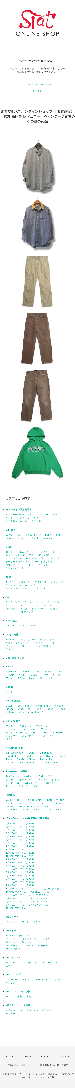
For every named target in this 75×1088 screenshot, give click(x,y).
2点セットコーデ (15, 800)
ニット (53, 643)
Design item (47, 759)
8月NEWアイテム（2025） (20, 862)
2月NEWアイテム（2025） (20, 882)
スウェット (40, 643)
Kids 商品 (11, 620)
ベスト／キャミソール (17, 643)
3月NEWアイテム (38, 901)
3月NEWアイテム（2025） (20, 879)
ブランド (36, 521)
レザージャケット (38, 565)
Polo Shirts (33, 806)
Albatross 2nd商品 (16, 771)
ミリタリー (12, 736)
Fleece (10, 709)
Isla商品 (10, 795)
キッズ (37, 518)
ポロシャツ (57, 582)
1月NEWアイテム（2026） (20, 846)
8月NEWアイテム (15, 895)
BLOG (44, 1056)
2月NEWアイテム (15, 905)
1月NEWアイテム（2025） (20, 885)
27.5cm (20, 678)
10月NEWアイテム (16, 892)
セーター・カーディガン (19, 588)
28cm (32, 678)
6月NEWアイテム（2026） (20, 830)
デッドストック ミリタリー (20, 732)
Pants (48, 535)
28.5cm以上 (46, 678)
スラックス (33, 605)
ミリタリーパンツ (33, 602)
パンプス (10, 983)
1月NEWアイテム (38, 905)
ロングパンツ (31, 962)
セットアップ (27, 779)
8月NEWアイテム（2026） (20, 823)
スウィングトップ (15, 555)
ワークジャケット (50, 558)
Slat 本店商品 (13, 700)
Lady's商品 (12, 634)
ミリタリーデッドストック (20, 514)
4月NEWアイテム (15, 901)
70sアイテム (12, 776)
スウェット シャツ (15, 729)
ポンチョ (38, 922)
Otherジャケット (15, 568)
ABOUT (27, 1056)
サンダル (59, 979)
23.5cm (48, 671)
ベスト (35, 585)
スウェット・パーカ (16, 585)
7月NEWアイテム (38, 895)
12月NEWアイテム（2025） (21, 849)
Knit (49, 800)
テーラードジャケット (17, 561)
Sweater (22, 538)
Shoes (9, 666)
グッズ (41, 736)
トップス (57, 514)
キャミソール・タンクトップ (21, 939)
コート (9, 552)
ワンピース (12, 649)
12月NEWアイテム (16, 908)
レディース (23, 518)
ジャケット (12, 646)
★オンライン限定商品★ (19, 509)
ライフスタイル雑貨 (16, 521)
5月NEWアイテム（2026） (20, 833)
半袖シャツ (41, 582)
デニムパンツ (13, 602)
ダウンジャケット (15, 565)
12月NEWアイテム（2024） (21, 888)
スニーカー (28, 736)
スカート (26, 646)
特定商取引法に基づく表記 (54, 1065)
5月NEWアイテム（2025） (20, 872)
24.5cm (10, 675)
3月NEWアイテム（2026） (20, 839)
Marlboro (29, 776)
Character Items (49, 762)
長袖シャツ (25, 582)
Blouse (10, 806)
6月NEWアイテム (15, 898)
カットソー (47, 939)
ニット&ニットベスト (28, 783)
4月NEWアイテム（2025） (20, 875)
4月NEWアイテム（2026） (20, 836)
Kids (21, 712)
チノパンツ (54, 602)
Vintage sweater (15, 753)
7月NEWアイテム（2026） (20, 826)
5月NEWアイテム (38, 898)
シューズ (23, 786)
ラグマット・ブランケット (41, 1010)
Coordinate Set (15, 658)
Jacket (9, 535)
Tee (20, 535)
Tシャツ (10, 582)
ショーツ (10, 612)
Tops (8, 577)
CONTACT (63, 1056)
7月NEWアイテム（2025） (20, 866)
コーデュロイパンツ (16, 608)
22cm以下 (11, 671)
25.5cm (33, 675)
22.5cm (25, 671)
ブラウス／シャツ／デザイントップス (39, 639)
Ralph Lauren (27, 762)
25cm (22, 675)
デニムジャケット (26, 552)
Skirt (25, 809)
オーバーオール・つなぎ (44, 608)
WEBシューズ (13, 974)
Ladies (10, 538)
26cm (45, 675)
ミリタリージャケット (52, 552)
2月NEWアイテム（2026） (20, 843)
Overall (50, 756)
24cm (60, 671)
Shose (32, 759)
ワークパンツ (50, 605)
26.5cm (56, 675)
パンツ (9, 518)
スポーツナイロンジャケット (21, 558)
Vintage (10, 530)
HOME (9, 1056)
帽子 (19, 996)
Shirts (59, 535)
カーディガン (13, 948)
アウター (43, 514)
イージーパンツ (14, 605)
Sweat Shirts (33, 535)
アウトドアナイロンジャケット (45, 555)
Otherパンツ (26, 612)
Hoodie (29, 756)
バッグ (9, 996)
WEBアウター (13, 917)
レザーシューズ (41, 979)
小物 (35, 786)
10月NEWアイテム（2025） (21, 856)
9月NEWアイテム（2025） (20, 859)
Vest (46, 806)
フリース (41, 588)
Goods (35, 538)
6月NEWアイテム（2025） (20, 869)
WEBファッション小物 (18, 991)
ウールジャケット (43, 561)
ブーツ (25, 979)
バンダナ (10, 692)
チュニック (44, 942)
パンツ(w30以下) (45, 646)
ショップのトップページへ (37, 84)
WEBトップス (13, 930)
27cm (9, 678)
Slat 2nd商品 (13, 721)
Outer (9, 547)
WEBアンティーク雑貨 (18, 1005)
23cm (37, 671)
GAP (41, 776)
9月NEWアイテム (40, 892)
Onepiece (56, 803)
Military (48, 538)
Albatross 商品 (14, 748)
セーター (58, 732)
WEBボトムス (13, 957)
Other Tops (24, 709)
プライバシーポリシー (18, 1065)
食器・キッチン (14, 1010)
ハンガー (10, 1013)
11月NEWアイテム (51, 888)
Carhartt (10, 762)
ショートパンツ (51, 962)
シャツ (55, 779)
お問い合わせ (37, 91)
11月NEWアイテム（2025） (21, 853)
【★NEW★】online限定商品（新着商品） (29, 818)
